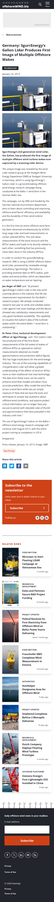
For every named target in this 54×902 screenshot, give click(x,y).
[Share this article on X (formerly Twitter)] (11, 466)
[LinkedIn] (47, 518)
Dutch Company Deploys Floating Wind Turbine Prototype (32, 750)
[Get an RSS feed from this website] (35, 855)
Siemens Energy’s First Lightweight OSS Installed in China (35, 779)
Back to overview (13, 34)
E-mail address (12, 821)
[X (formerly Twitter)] (42, 518)
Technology (10, 68)
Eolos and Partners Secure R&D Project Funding (33, 594)
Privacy (7, 866)
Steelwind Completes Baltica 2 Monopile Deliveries (34, 717)
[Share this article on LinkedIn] (4, 466)
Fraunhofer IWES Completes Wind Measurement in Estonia (32, 659)
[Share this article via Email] (25, 466)
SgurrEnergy (9, 451)
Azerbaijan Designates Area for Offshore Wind (34, 689)
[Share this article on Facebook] (18, 466)
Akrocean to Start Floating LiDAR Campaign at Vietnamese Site (32, 562)
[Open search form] (40, 4)
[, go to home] (15, 4)
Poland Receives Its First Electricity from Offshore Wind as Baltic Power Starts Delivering (34, 626)
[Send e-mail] (28, 855)
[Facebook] (37, 518)
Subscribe (16, 508)
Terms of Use (10, 872)
